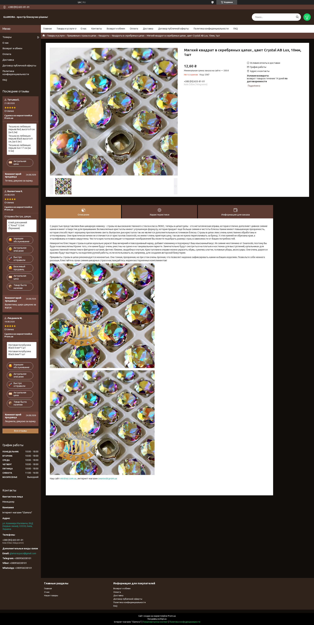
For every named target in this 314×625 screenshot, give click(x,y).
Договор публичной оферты (173, 28)
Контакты (96, 28)
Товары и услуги (65, 28)
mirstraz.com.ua (68, 478)
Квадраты (104, 35)
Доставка (148, 28)
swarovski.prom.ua (107, 478)
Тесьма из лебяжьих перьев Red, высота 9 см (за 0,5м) (22, 129)
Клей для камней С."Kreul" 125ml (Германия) (18, 225)
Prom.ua (172, 616)
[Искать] (297, 17)
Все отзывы (20, 430)
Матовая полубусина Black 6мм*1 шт (20, 353)
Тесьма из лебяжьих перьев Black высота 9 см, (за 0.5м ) (21, 139)
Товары (7, 37)
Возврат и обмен (116, 28)
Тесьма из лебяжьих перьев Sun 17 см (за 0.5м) (20, 148)
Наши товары (51, 595)
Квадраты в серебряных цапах (128, 35)
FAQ (236, 28)
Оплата (134, 28)
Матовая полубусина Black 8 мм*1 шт (20, 346)
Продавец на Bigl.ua (157, 619)
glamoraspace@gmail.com (23, 553)
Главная (47, 28)
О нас (84, 28)
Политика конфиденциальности (211, 28)
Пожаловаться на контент (155, 622)
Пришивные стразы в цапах (81, 35)
